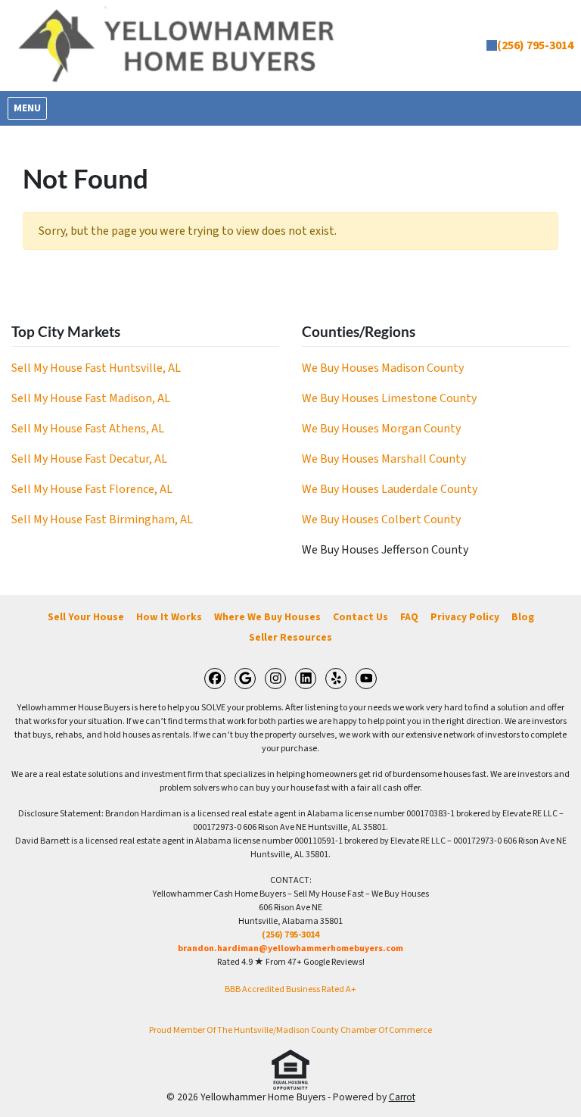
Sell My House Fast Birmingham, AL (102, 519)
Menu (30, 108)
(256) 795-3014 (535, 45)
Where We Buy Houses (267, 617)
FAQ (409, 617)
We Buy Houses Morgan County (381, 428)
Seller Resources (290, 637)
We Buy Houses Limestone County (389, 398)
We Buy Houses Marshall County (384, 459)
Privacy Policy (464, 617)
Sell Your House (86, 617)
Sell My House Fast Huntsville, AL (96, 368)
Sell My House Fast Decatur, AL (89, 459)
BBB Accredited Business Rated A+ (290, 989)
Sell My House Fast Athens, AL (87, 428)
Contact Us (360, 617)
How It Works (169, 617)
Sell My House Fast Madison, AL (90, 398)
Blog (522, 617)
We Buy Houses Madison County (383, 368)
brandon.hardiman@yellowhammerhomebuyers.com (290, 948)
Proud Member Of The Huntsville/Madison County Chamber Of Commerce (290, 1030)
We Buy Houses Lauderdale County (389, 489)
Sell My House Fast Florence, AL (91, 489)
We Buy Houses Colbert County (381, 519)
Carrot (402, 1097)
